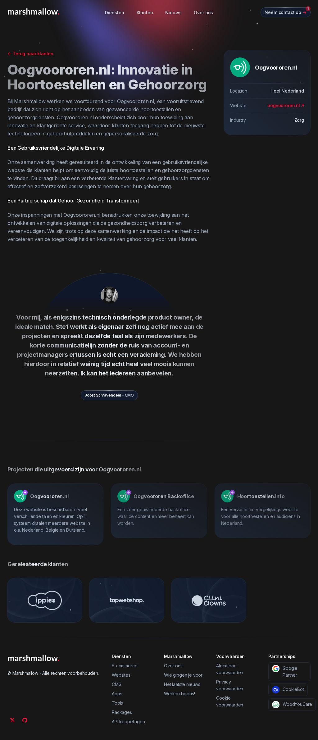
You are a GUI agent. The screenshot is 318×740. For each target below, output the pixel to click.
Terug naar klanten (30, 53)
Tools (117, 703)
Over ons (203, 12)
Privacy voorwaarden (229, 685)
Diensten (114, 12)
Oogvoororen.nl (49, 496)
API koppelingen (128, 721)
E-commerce (124, 665)
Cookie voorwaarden (229, 701)
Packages (122, 712)
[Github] (25, 720)
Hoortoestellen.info (261, 496)
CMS (116, 684)
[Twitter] (12, 720)
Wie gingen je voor (183, 675)
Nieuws (173, 12)
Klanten (145, 12)
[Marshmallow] (33, 11)
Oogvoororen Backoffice (164, 496)
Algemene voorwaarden (229, 669)
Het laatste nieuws (182, 684)
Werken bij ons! (179, 693)
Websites (121, 675)
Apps (117, 693)
